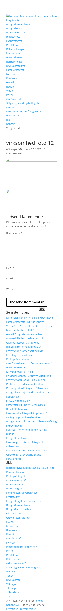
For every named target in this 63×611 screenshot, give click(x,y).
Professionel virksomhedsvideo (24, 384)
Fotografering (14, 28)
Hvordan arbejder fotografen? (23, 111)
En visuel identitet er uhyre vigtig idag (28, 376)
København (13, 396)
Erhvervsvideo (14, 484)
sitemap (11, 588)
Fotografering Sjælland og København (28, 392)
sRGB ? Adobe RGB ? (18, 400)
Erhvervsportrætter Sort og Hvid (25, 351)
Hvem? (10, 107)
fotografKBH (16, 149)
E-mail (11, 278)
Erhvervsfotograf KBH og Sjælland (26, 380)
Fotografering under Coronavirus (25, 404)
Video (9, 90)
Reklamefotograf (16, 49)
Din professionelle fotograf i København (29, 317)
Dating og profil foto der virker (24, 417)
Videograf (12, 571)
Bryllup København (17, 359)
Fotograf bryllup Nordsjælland (24, 501)
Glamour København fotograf (23, 342)
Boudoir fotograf (16, 472)
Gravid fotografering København (25, 334)
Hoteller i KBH (14, 459)
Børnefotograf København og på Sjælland (30, 467)
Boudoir (11, 86)
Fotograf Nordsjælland (19, 509)
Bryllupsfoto (13, 580)
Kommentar (14, 233)
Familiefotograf (15, 69)
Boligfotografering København (23, 346)
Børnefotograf (14, 61)
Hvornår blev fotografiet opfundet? (26, 413)
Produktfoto (13, 45)
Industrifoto (13, 36)
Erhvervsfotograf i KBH (19, 371)
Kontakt (10, 124)
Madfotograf (13, 53)
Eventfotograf (14, 41)
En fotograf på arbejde (19, 355)
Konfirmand (13, 78)
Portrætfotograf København (22, 546)
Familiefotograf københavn (22, 492)
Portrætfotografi (15, 367)
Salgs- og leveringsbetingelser (23, 103)
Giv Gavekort (13, 99)
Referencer (12, 115)
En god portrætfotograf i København (27, 388)
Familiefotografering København (25, 321)
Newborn (11, 74)
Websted (11, 289)
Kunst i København (17, 409)
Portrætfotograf (15, 57)
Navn (10, 267)
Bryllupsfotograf (15, 65)
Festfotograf (13, 497)
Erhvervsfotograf (16, 32)
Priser (9, 94)
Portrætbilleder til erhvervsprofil (25, 338)
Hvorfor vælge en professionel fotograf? (29, 363)
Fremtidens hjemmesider (21, 608)
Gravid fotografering (18, 517)
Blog (8, 119)
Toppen (10, 575)
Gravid (10, 82)
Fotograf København (18, 24)
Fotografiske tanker (17, 438)
